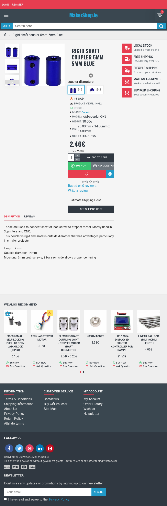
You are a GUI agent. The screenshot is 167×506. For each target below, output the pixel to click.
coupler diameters (80, 82)
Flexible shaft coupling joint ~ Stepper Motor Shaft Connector (68, 343)
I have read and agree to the (38, 499)
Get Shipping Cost (90, 209)
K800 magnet (95, 336)
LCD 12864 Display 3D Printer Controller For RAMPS (122, 343)
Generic (85, 112)
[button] (12, 43)
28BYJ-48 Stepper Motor (42, 338)
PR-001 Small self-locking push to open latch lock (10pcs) (15, 343)
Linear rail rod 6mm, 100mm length (148, 340)
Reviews (29, 216)
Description (12, 216)
